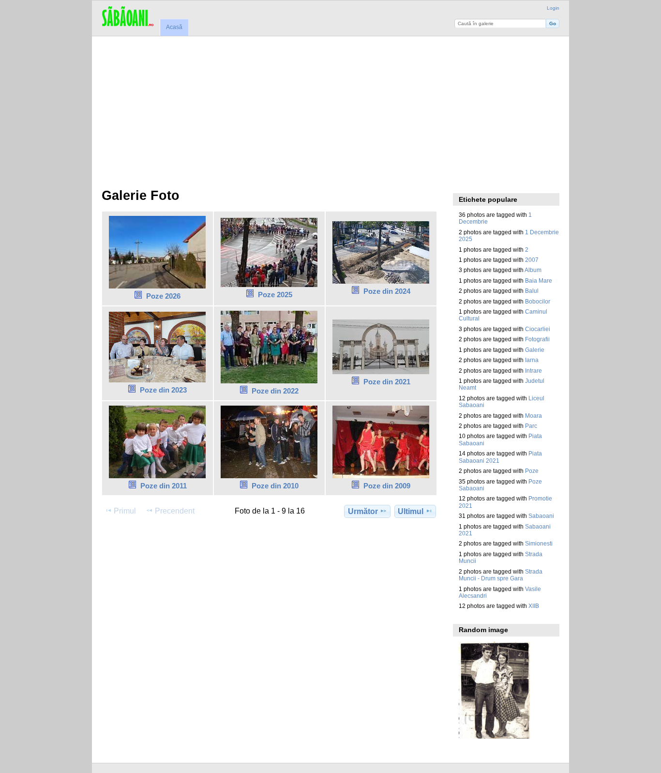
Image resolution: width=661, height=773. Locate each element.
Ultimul (410, 511)
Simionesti (539, 543)
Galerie (534, 350)
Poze (532, 471)
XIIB (533, 606)
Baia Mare (538, 280)
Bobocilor (537, 301)
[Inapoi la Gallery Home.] (127, 17)
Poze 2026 (163, 296)
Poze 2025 (275, 294)
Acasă (174, 27)
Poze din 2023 (163, 390)
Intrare (533, 370)
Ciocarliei (537, 329)
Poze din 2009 (386, 486)
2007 (532, 260)
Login (553, 8)
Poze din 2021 (386, 382)
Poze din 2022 (275, 391)
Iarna (532, 360)
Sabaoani (541, 516)
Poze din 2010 (275, 486)
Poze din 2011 (163, 486)
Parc (531, 426)
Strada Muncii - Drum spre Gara (500, 574)
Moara (533, 415)
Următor (363, 511)
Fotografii (537, 339)
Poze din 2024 (386, 291)
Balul (532, 291)
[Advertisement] (331, 109)
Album (533, 270)
